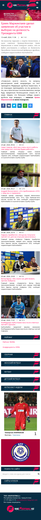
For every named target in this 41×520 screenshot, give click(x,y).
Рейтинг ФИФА (9, 342)
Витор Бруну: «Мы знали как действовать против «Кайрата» (18, 280)
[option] (20, 15)
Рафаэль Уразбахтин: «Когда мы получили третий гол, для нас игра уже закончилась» (18, 236)
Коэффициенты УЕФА (11, 347)
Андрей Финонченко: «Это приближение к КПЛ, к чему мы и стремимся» (20, 192)
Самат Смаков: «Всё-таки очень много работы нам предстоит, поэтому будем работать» (19, 148)
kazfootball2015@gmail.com (27, 500)
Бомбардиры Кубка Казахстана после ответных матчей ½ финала (20, 323)
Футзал (7, 372)
